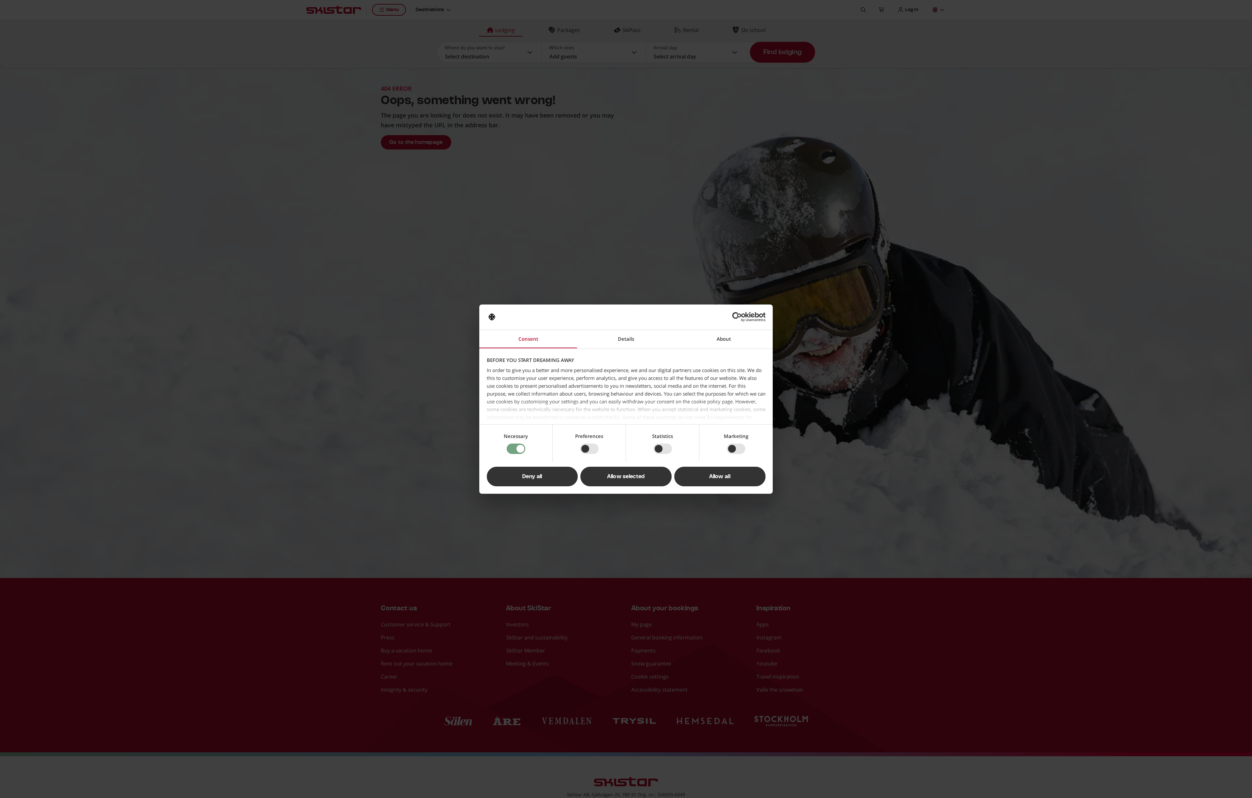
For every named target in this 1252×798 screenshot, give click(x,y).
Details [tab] (626, 338)
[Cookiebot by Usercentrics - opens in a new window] (737, 317)
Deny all (532, 476)
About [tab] (724, 338)
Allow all (719, 476)
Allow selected (626, 476)
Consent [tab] (528, 338)
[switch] (589, 449)
